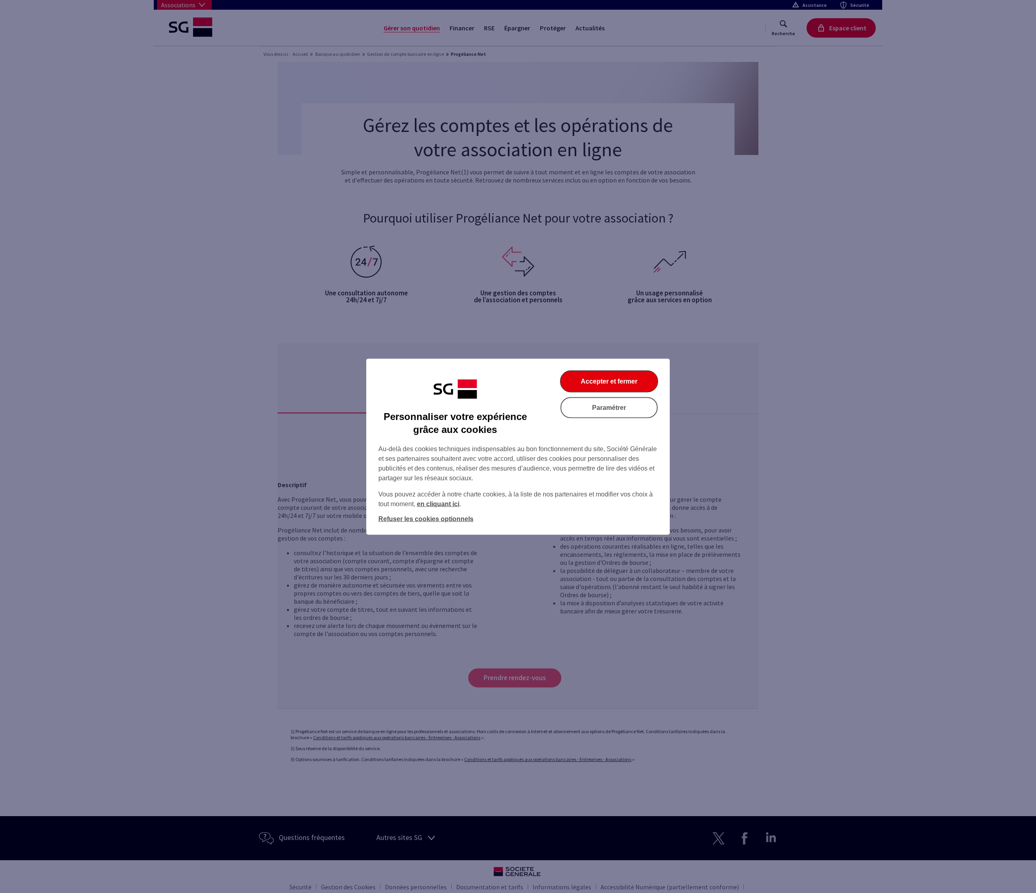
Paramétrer (609, 407)
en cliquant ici (438, 503)
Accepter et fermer (609, 381)
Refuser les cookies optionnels (425, 518)
